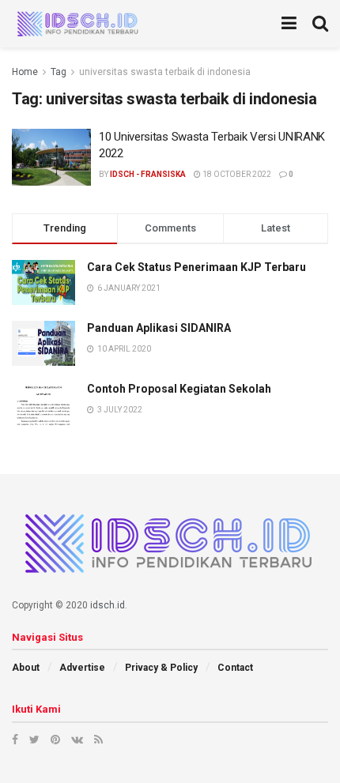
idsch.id (107, 605)
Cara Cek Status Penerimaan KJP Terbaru (196, 267)
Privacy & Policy (161, 667)
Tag (58, 71)
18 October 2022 (236, 174)
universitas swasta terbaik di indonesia (165, 71)
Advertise (82, 667)
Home (25, 71)
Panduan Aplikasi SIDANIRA (159, 328)
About (26, 667)
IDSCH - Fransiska (148, 174)
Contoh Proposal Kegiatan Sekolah (179, 388)
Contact (235, 667)
